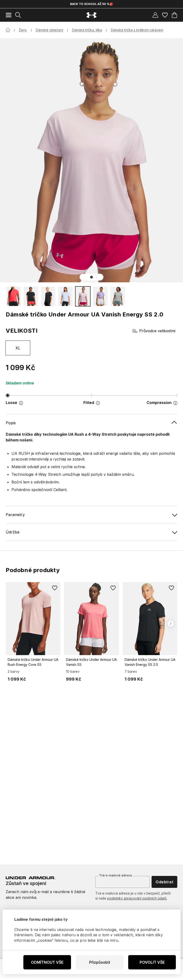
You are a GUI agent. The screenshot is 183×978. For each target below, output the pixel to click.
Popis (11, 422)
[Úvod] (8, 30)
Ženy (23, 30)
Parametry (15, 514)
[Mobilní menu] (8, 15)
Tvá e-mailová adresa (115, 875)
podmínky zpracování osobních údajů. (137, 898)
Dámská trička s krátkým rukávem (137, 30)
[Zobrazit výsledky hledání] (18, 15)
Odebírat (164, 882)
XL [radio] (17, 348)
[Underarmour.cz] (91, 15)
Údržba (12, 532)
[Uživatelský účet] (155, 15)
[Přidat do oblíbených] (54, 588)
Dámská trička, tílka (87, 30)
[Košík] (174, 15)
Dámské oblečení (49, 30)
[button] (91, 277)
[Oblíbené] (165, 15)
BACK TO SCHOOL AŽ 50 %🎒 (91, 4)
